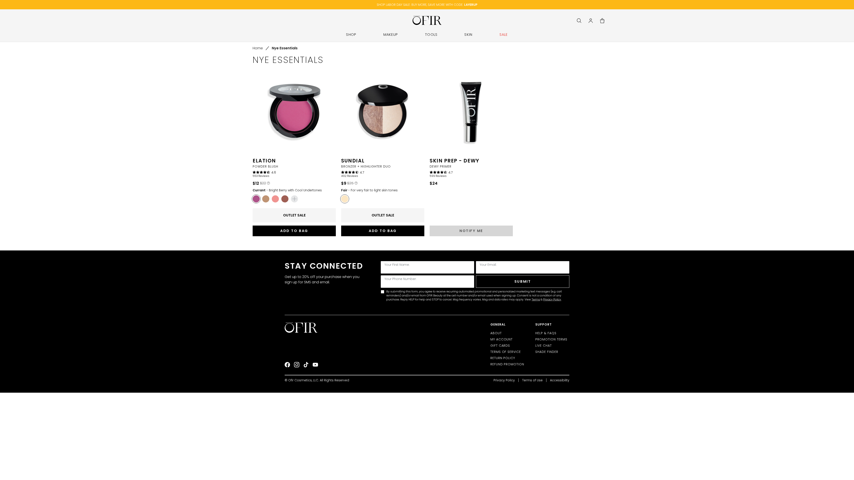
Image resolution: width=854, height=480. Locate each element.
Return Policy (502, 358)
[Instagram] (296, 364)
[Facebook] (287, 364)
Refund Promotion (507, 364)
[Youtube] (315, 364)
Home (258, 48)
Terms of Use (532, 380)
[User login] (590, 20)
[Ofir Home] (301, 328)
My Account (501, 339)
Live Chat (543, 345)
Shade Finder (546, 352)
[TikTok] (306, 364)
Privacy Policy (552, 299)
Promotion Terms (551, 339)
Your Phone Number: (401, 278)
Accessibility (559, 380)
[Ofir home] (427, 20)
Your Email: (488, 264)
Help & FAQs (545, 333)
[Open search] (579, 20)
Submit (522, 281)
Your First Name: (397, 264)
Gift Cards (500, 345)
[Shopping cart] (602, 20)
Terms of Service (505, 352)
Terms (536, 299)
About (496, 333)
